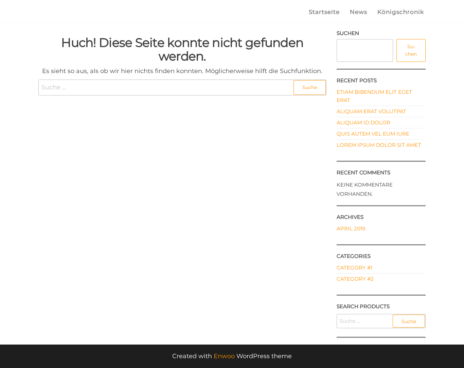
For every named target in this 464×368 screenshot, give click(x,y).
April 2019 (351, 228)
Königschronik (400, 11)
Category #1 (354, 267)
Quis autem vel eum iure (373, 133)
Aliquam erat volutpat (371, 111)
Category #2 (355, 279)
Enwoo (224, 356)
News (358, 11)
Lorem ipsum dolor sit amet (379, 145)
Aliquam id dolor (363, 122)
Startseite (324, 11)
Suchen (348, 33)
